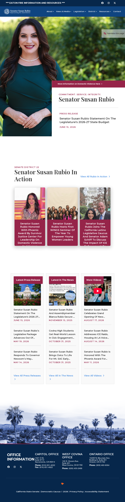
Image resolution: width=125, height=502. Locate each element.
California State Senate (27, 491)
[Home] (17, 11)
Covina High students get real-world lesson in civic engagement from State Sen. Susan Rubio (62, 334)
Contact (117, 11)
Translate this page (115, 33)
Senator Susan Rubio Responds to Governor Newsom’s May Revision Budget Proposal (27, 355)
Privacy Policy (76, 491)
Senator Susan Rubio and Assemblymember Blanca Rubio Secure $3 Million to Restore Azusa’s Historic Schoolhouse (62, 313)
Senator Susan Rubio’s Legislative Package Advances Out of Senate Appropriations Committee (26, 334)
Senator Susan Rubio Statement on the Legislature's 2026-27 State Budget (88, 120)
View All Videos (93, 375)
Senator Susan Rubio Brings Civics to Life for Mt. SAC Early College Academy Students (61, 355)
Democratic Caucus (51, 491)
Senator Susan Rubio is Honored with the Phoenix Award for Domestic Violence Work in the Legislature (97, 355)
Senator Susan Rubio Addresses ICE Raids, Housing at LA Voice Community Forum (96, 334)
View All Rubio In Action (94, 176)
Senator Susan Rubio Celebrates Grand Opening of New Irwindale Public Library (97, 313)
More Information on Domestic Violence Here (79, 84)
